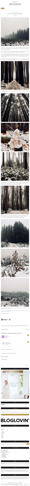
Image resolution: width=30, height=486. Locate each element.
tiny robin (6, 217)
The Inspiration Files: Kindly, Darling (5, 452)
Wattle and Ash (15, 4)
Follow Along (15, 408)
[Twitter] (15, 1)
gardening (3, 429)
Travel (18, 12)
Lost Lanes (27, 329)
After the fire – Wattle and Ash (8, 349)
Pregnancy (3, 433)
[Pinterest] (17, 1)
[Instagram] (12, 1)
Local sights (15, 12)
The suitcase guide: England (5, 451)
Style (2, 435)
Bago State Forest (19, 58)
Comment (26, 365)
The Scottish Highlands (4, 457)
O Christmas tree (3, 453)
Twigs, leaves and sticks (5, 329)
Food (2, 428)
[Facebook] (14, 1)
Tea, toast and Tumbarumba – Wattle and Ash (10, 353)
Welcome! (15, 414)
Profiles (2, 434)
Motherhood (3, 432)
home (2, 430)
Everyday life (12, 12)
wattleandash (7, 342)
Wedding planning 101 (4, 456)
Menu (3, 8)
